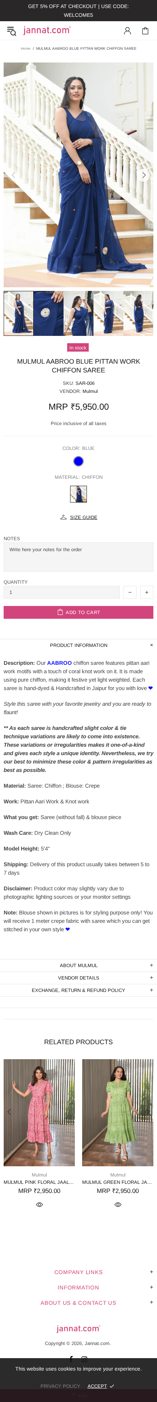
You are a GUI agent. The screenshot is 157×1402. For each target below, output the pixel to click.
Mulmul (90, 391)
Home (26, 48)
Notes (12, 538)
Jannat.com (47, 30)
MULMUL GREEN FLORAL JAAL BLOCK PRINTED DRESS (117, 1182)
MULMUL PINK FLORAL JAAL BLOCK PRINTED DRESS (39, 1182)
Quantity (16, 582)
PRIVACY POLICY (60, 1386)
